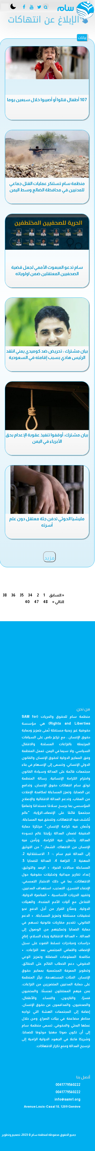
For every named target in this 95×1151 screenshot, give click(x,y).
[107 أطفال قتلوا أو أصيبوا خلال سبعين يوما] (47, 62)
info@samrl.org (67, 1099)
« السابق (56, 595)
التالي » (58, 602)
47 (36, 602)
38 (5, 595)
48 (45, 602)
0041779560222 (68, 1085)
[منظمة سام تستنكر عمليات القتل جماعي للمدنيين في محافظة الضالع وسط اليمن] (47, 154)
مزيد (49, 558)
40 (27, 602)
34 (30, 595)
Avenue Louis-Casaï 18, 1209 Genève (52, 1106)
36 (13, 595)
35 (22, 595)
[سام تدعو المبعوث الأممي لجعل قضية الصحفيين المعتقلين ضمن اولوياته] (47, 232)
